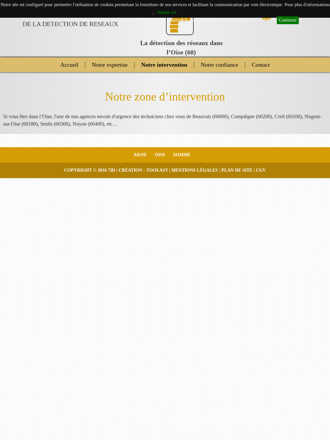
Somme (181, 154)
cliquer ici (166, 12)
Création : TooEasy (143, 170)
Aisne (140, 154)
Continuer (288, 20)
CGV (261, 170)
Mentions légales (194, 170)
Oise (160, 154)
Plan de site (236, 170)
